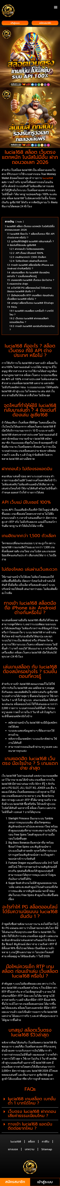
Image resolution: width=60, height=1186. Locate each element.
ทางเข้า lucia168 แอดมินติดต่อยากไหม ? (30, 1126)
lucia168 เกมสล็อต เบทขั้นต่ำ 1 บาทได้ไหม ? (32, 1101)
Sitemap (46, 1149)
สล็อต (31, 1142)
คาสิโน (45, 1142)
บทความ (29, 1149)
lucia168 (47, 178)
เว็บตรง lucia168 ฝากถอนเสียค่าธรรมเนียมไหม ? (32, 1113)
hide (19, 221)
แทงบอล (13, 1149)
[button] (55, 7)
